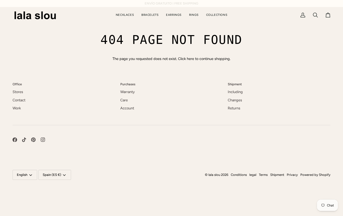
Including (235, 92)
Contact (19, 100)
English (22, 175)
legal (252, 175)
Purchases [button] (127, 84)
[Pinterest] (33, 139)
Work (17, 108)
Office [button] (17, 84)
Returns (234, 108)
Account (127, 108)
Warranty (127, 92)
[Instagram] (43, 139)
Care (124, 100)
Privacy (292, 175)
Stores (18, 92)
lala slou (214, 175)
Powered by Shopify (315, 175)
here (190, 58)
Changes (235, 100)
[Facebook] (15, 139)
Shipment (277, 175)
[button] (216, 15)
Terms (263, 175)
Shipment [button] (235, 84)
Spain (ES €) (52, 175)
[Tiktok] (24, 139)
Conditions (239, 175)
